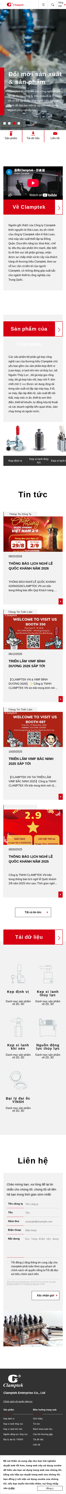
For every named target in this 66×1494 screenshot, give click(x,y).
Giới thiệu (38, 1418)
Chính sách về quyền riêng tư (17, 1401)
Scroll (33, 123)
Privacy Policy (13, 1284)
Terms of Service (31, 1284)
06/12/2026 (15, 654)
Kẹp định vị (8, 1418)
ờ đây (11, 1488)
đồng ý (49, 1488)
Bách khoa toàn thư (42, 1429)
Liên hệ (55, 138)
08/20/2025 (15, 849)
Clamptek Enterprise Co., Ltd (15, 4)
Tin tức (36, 1424)
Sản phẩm (11, 138)
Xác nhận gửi (45, 1295)
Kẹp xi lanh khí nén (12, 1429)
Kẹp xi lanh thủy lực (13, 1424)
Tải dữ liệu (33, 138)
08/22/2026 (15, 556)
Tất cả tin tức (33, 912)
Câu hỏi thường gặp (43, 1434)
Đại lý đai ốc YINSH (13, 1439)
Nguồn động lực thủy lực (15, 1434)
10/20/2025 (15, 751)
